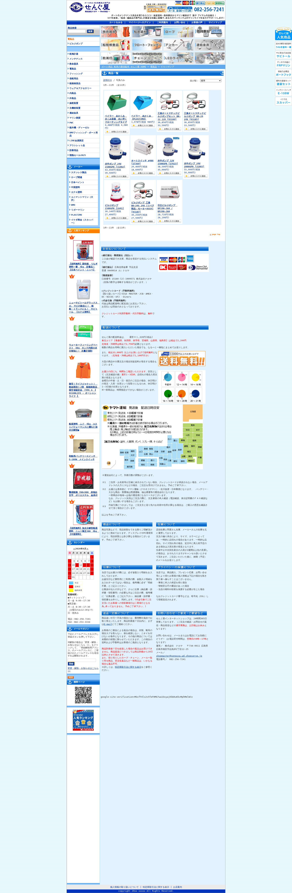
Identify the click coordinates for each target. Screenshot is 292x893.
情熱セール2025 (77, 155)
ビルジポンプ (76, 43)
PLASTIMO (76, 215)
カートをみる (116, 22)
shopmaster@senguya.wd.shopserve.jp (179, 656)
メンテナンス (76, 58)
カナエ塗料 (76, 192)
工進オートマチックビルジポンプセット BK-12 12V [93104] (169, 116)
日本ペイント (77, 182)
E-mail (108, 624)
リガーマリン (77, 210)
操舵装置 (73, 103)
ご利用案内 (162, 22)
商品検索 (72, 28)
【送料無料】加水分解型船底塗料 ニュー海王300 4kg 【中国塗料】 (84, 531)
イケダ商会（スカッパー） (82, 221)
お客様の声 (196, 22)
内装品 (72, 93)
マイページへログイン (140, 22)
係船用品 (73, 78)
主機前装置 (74, 108)
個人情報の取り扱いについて (124, 887)
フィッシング (76, 73)
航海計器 (73, 54)
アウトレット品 (77, 145)
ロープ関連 (76, 177)
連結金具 (73, 113)
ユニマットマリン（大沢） (82, 198)
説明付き (107, 80)
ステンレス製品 (79, 172)
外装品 (72, 98)
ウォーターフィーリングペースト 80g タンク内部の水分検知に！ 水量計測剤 (83, 348)
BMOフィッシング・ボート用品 (83, 134)
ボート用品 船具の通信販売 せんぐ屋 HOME (124, 66)
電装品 (71, 39)
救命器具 (73, 64)
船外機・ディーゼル (79, 127)
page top (216, 234)
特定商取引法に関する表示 (128, 667)
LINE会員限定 (76, 140)
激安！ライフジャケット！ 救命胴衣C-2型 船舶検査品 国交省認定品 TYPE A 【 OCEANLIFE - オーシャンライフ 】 (84, 390)
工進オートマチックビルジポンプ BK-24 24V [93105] (195, 116)
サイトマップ (215, 22)
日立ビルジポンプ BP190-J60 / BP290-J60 (167, 208)
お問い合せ (179, 22)
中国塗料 (75, 187)
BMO (73, 205)
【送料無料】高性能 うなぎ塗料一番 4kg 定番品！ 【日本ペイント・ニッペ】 (83, 266)
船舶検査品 (74, 83)
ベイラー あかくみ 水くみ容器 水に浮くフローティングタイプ (116, 119)
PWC (71, 122)
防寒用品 (73, 150)
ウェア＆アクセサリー (80, 88)
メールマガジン (81, 628)
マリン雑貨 (74, 117)
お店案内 (177, 887)
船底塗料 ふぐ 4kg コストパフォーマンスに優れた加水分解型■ (83, 427)
